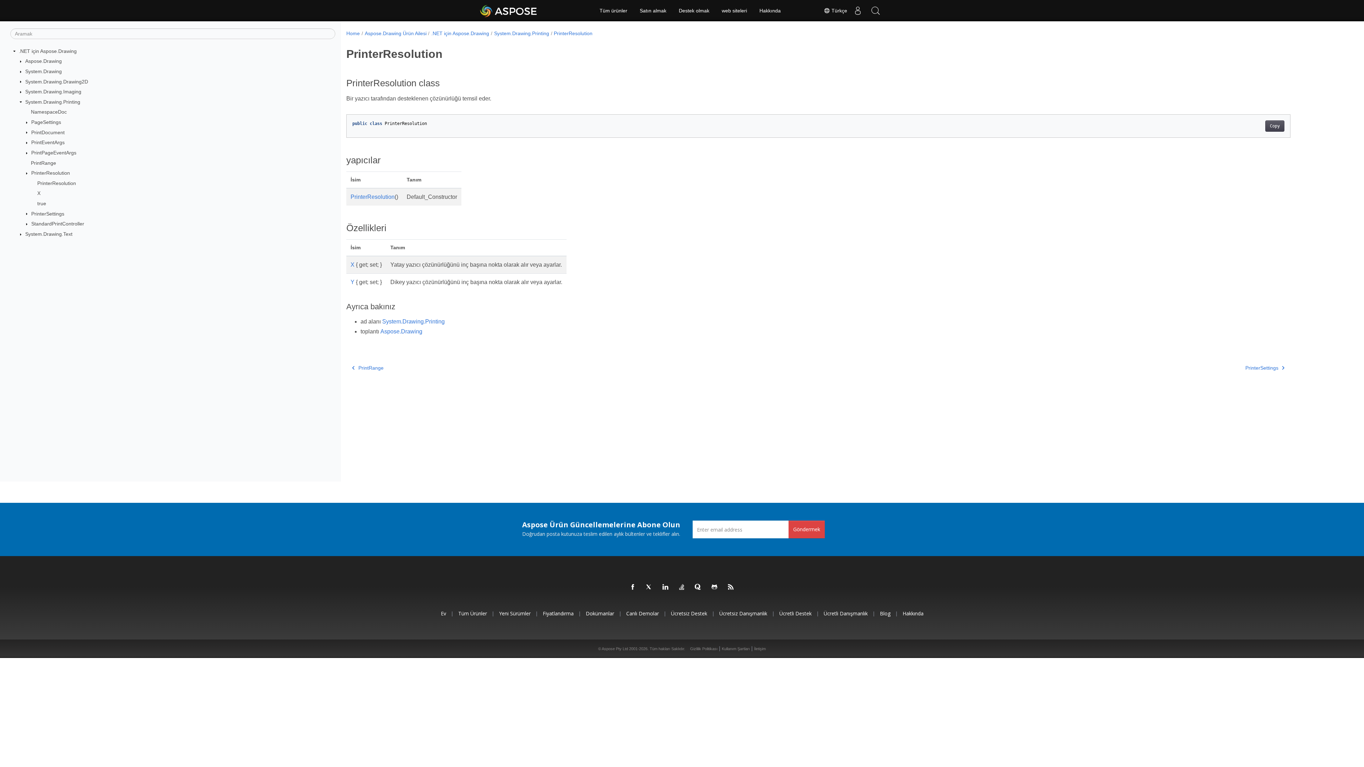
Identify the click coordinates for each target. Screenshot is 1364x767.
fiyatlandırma (558, 613)
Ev (443, 613)
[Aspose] (509, 11)
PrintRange (43, 163)
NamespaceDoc (49, 112)
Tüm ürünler (613, 10)
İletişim (760, 649)
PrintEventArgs (48, 142)
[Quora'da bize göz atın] (698, 587)
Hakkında (770, 10)
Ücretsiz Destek (689, 613)
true (41, 203)
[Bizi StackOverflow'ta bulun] (682, 587)
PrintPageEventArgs (53, 153)
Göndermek (806, 529)
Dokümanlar (600, 613)
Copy (1275, 126)
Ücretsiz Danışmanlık (743, 613)
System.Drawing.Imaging (53, 91)
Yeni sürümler (515, 613)
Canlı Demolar (642, 613)
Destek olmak (694, 10)
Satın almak (653, 10)
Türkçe (838, 10)
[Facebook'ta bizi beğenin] (633, 587)
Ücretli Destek (795, 613)
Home (353, 33)
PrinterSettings (47, 214)
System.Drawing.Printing (52, 102)
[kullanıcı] (858, 10)
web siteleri (734, 10)
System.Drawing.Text (48, 234)
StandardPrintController (57, 224)
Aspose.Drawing (43, 61)
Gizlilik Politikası (704, 649)
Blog (885, 613)
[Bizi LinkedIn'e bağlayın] (665, 587)
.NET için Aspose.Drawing (48, 51)
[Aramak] (875, 10)
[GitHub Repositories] (714, 587)
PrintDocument (48, 132)
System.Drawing (43, 71)
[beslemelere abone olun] (731, 587)
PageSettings (46, 122)
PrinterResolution (50, 173)
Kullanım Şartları (736, 649)
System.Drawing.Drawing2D (56, 82)
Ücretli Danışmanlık (846, 613)
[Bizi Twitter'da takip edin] (649, 587)
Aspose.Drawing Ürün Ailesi (396, 33)
